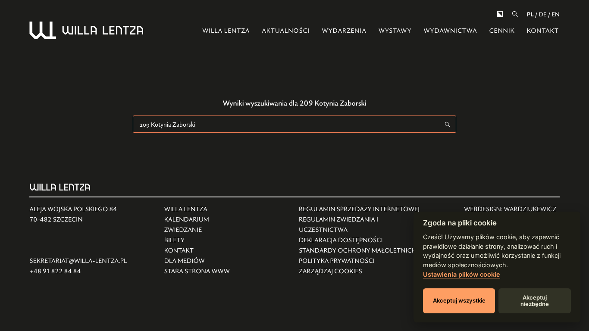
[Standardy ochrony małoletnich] (362, 251)
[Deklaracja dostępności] (362, 240)
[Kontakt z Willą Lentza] (197, 251)
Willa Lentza (226, 31)
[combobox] (286, 124)
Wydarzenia (344, 31)
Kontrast (500, 14)
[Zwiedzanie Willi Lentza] (197, 230)
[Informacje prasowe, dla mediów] (197, 261)
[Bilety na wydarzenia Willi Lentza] (197, 240)
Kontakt (543, 31)
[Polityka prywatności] (362, 261)
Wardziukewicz (530, 209)
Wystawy (395, 31)
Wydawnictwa (450, 31)
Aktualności (286, 31)
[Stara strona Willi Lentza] (197, 271)
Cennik (501, 31)
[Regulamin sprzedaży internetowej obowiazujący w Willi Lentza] (362, 209)
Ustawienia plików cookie (461, 274)
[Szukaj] (515, 14)
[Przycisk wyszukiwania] (447, 124)
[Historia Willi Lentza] (197, 209)
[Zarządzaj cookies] (362, 271)
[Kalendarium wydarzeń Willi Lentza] (197, 220)
